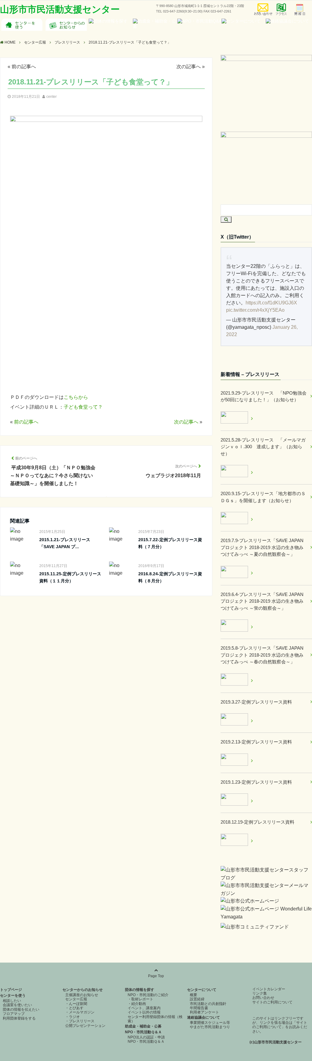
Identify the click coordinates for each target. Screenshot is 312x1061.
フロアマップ (14, 1014)
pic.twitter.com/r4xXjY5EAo (255, 310)
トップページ (11, 990)
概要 (193, 995)
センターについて (201, 990)
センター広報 (76, 999)
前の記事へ (24, 66)
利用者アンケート (204, 1012)
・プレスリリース (79, 1021)
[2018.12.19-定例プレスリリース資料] (237, 840)
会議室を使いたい (17, 1005)
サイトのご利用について (272, 1002)
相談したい (12, 1001)
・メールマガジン (79, 1012)
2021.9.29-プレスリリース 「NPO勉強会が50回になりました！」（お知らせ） (264, 396)
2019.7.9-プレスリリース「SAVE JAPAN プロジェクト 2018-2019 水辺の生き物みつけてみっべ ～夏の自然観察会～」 (262, 547)
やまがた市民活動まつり (210, 1027)
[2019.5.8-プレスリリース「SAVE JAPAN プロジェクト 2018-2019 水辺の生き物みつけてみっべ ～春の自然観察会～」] (237, 680)
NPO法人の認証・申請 (146, 1037)
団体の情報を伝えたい (21, 1009)
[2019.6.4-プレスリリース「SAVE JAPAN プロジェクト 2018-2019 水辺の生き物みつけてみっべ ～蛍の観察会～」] (237, 626)
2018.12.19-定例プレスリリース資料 (257, 822)
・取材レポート (140, 999)
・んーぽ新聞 (76, 1004)
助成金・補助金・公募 (143, 1026)
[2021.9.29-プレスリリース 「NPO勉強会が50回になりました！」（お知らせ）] (237, 418)
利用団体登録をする (19, 1018)
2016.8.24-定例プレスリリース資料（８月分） (170, 577)
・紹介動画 (137, 1004)
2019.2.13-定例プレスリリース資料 (256, 741)
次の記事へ (188, 66)
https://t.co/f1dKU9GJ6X (271, 302)
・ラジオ (72, 1017)
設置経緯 (197, 999)
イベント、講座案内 (144, 1008)
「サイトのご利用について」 (279, 1024)
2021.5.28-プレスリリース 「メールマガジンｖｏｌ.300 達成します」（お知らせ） (263, 446)
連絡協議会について (203, 1017)
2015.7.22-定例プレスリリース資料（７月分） (170, 543)
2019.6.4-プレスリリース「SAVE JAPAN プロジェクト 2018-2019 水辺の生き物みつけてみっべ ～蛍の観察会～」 (262, 601)
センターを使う (13, 995)
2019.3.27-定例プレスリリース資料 (256, 701)
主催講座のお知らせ (81, 995)
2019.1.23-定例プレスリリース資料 (256, 782)
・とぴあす (74, 1008)
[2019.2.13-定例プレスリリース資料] (237, 760)
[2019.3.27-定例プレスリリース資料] (237, 720)
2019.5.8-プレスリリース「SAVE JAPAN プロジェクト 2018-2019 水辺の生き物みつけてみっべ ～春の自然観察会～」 (262, 654)
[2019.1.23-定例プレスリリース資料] (237, 800)
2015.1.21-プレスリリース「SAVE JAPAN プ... (64, 543)
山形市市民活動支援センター (60, 9)
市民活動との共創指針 (208, 1004)
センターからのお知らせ (82, 990)
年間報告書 (199, 1008)
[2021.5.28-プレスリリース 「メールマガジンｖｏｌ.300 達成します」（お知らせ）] (237, 472)
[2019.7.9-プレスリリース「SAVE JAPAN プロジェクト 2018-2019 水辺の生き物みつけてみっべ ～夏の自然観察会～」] (237, 573)
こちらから (76, 397)
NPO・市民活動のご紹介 (148, 995)
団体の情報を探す (139, 990)
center (51, 96)
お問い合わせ (263, 997)
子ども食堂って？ (83, 407)
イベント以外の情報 (144, 1012)
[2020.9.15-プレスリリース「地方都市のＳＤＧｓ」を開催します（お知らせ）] (237, 519)
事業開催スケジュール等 (210, 1022)
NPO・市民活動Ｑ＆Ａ (143, 1032)
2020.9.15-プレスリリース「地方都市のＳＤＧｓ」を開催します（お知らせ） (263, 497)
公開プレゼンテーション (85, 1026)
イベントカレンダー (268, 989)
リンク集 (259, 993)
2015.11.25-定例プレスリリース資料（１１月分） (70, 577)
